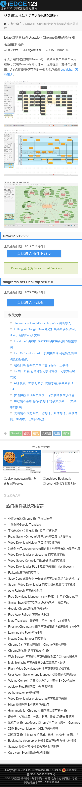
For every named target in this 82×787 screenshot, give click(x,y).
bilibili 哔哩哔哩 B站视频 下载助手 (29, 704)
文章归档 (64, 778)
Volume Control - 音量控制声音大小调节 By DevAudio (41, 680)
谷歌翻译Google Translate (24, 524)
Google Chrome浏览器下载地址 (28, 608)
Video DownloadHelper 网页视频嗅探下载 (34, 542)
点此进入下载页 (30, 302)
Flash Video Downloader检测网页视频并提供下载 (39, 668)
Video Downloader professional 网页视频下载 (36, 554)
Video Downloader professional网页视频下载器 (37, 698)
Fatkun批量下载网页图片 (23, 572)
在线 (36, 433)
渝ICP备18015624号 (48, 770)
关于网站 (37, 778)
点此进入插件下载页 (34, 253)
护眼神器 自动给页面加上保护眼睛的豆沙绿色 (44, 395)
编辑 (66, 433)
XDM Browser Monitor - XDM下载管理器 (33, 728)
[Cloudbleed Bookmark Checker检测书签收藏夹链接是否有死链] (61, 461)
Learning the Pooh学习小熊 (25, 632)
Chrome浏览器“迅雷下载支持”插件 (29, 650)
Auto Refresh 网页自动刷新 (25, 590)
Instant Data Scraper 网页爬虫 (27, 638)
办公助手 (15, 24)
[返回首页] (5, 24)
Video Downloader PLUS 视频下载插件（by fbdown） (41, 566)
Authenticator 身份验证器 (24, 692)
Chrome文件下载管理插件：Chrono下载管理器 (37, 644)
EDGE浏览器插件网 (17, 778)
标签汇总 (50, 778)
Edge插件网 (18, 6)
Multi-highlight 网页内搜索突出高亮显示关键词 (36, 662)
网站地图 (29, 782)
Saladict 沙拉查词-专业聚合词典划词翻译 (33, 746)
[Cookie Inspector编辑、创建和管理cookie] (22, 461)
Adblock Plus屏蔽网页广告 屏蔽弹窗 (30, 686)
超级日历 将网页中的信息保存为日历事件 (41, 365)
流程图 (46, 433)
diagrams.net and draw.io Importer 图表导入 (42, 323)
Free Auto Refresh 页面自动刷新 (28, 614)
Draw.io (15, 433)
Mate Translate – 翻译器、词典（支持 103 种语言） (40, 620)
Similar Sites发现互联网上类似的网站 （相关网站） (40, 602)
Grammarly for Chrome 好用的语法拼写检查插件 (38, 710)
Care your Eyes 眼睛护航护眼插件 (29, 752)
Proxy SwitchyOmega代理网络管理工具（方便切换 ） (41, 536)
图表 (27, 433)
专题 (75, 778)
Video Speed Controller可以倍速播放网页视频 (36, 560)
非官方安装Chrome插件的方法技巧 (30, 518)
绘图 (57, 433)
